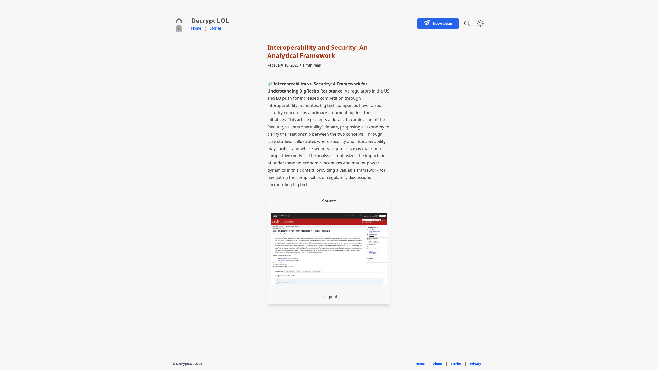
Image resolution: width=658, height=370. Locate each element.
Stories (216, 28)
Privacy (475, 364)
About (437, 364)
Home (196, 28)
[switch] (480, 23)
